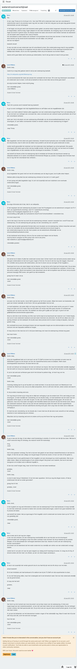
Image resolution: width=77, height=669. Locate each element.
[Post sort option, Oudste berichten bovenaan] (55, 10)
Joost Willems (11, 65)
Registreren (7, 654)
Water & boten (7, 10)
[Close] (73, 637)
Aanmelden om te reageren (67, 10)
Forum (8, 2)
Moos (8, 15)
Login (13, 654)
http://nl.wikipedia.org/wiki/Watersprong (19, 74)
